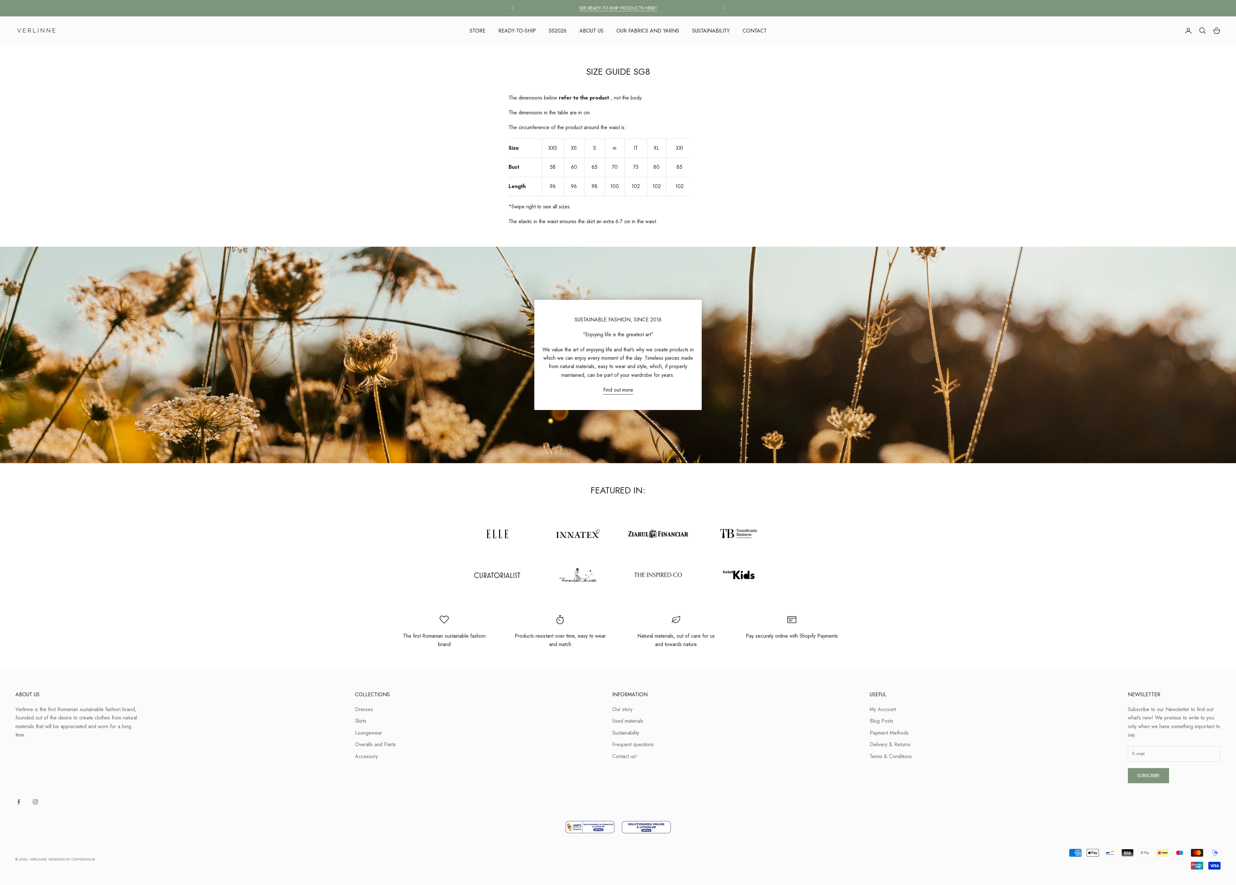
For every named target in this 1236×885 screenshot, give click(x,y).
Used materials (627, 721)
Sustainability (625, 733)
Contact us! (624, 756)
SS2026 (557, 30)
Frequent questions (633, 744)
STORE (477, 30)
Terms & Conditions (891, 756)
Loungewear (368, 733)
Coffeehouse (83, 859)
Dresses (364, 709)
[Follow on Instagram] (35, 802)
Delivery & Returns (890, 744)
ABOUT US (591, 30)
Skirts (360, 721)
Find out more (618, 390)
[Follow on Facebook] (18, 802)
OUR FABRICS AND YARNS (647, 30)
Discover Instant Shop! (618, 8)
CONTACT (755, 30)
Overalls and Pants (375, 744)
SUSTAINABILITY (711, 30)
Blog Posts (881, 721)
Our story (622, 709)
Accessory (366, 756)
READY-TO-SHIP (517, 30)
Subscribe (1148, 775)
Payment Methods (889, 733)
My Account (883, 709)
